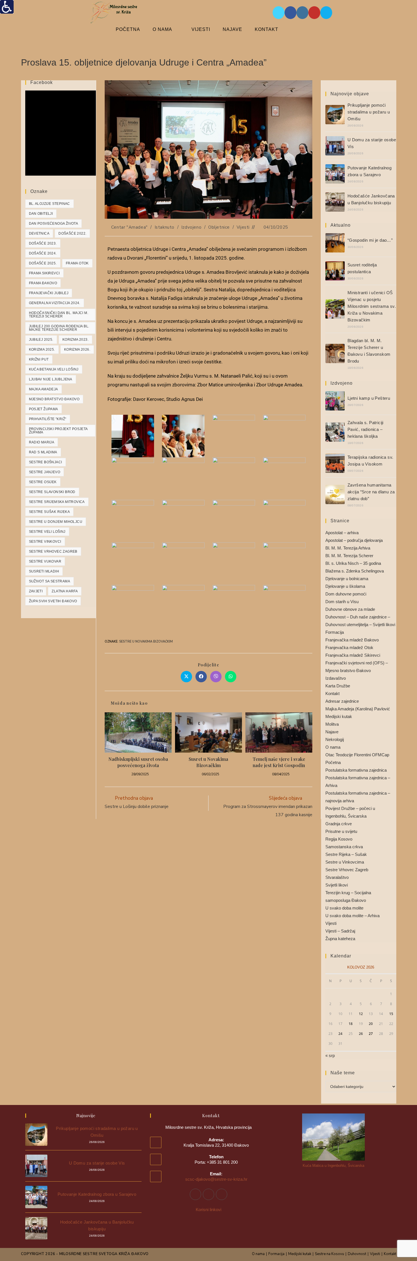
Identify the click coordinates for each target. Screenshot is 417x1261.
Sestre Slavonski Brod (52, 492)
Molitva (332, 724)
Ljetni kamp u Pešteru (369, 398)
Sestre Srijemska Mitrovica (57, 502)
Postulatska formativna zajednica (356, 770)
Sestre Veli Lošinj (47, 532)
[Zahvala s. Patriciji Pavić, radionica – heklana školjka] (335, 432)
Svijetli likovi (336, 885)
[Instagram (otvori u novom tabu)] (302, 12)
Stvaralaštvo (337, 877)
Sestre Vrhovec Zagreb (53, 551)
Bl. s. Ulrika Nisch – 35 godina (353, 563)
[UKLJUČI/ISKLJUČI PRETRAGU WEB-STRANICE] (299, 29)
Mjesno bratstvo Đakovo (54, 399)
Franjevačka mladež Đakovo (352, 639)
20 (371, 1023)
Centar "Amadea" (129, 227)
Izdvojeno (191, 227)
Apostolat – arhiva (342, 532)
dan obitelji (41, 214)
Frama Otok (77, 263)
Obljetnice (219, 227)
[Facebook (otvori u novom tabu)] (290, 12)
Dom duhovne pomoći (345, 593)
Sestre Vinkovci (45, 542)
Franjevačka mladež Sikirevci (352, 655)
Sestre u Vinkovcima (344, 862)
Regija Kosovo (338, 839)
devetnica (39, 233)
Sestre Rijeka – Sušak (346, 854)
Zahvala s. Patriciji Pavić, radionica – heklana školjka (366, 429)
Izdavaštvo (335, 678)
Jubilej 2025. (41, 340)
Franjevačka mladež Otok (349, 647)
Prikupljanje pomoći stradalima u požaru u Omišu (369, 112)
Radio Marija (41, 442)
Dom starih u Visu (342, 601)
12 (361, 1013)
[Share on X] (186, 676)
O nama (332, 747)
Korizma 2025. (42, 349)
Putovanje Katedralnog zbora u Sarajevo (97, 1194)
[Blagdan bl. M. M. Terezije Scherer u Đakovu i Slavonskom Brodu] (335, 353)
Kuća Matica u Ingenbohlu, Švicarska (333, 1165)
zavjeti (36, 591)
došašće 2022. (72, 233)
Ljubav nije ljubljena (50, 379)
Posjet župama (43, 409)
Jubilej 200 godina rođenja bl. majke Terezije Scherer (59, 328)
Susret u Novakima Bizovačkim (208, 762)
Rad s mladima (43, 452)
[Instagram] (208, 1194)
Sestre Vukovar (45, 561)
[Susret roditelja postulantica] (335, 271)
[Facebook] (195, 1194)
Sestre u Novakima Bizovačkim (146, 641)
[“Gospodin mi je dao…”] (335, 242)
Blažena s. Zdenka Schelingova (354, 571)
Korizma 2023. (75, 340)
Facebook (41, 82)
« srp (330, 1055)
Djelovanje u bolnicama (346, 578)
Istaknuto (164, 227)
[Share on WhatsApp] (230, 676)
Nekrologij (334, 739)
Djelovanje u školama (345, 586)
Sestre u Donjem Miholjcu (56, 522)
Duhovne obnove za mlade (350, 609)
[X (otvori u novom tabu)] (279, 12)
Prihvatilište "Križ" (47, 419)
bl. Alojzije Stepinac (49, 204)
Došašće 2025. (43, 263)
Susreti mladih (44, 571)
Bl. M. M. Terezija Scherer (349, 555)
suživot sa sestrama (49, 581)
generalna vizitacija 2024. (54, 303)
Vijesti (243, 227)
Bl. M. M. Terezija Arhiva (347, 548)
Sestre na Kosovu (329, 1253)
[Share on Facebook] (201, 676)
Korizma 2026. (77, 349)
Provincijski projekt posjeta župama (58, 430)
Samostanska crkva (344, 846)
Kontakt (332, 693)
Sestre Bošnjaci (45, 462)
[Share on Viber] (216, 676)
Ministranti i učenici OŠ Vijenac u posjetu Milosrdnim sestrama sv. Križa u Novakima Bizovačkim (372, 306)
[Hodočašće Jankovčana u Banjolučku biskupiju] (335, 202)
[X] (221, 1194)
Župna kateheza (340, 938)
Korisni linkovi (208, 1209)
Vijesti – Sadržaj (340, 931)
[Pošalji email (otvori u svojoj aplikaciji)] (326, 12)
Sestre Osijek (43, 482)
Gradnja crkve (338, 823)
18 (351, 1023)
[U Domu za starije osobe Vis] (335, 145)
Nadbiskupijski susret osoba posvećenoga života (138, 762)
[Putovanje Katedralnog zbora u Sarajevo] (335, 174)
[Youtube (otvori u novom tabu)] (314, 12)
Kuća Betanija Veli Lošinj (54, 369)
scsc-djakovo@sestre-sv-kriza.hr (216, 1179)
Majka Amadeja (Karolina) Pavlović (357, 708)
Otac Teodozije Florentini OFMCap (357, 754)
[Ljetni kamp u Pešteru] (335, 400)
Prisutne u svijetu (341, 831)
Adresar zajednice (342, 701)
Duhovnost (357, 1253)
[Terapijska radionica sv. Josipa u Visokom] (335, 463)
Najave (331, 731)
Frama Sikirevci (44, 273)
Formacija (334, 632)
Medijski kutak (338, 716)
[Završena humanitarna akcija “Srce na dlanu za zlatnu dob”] (335, 494)
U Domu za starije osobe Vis (97, 1163)
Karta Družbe (337, 685)
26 (361, 1033)
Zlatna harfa (65, 591)
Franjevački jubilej (49, 293)
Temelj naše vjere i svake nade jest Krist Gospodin (279, 762)
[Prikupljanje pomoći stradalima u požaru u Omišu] (335, 114)
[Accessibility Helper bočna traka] (7, 7)
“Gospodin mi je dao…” (370, 240)
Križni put (39, 359)
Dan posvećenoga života (53, 224)
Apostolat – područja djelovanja (354, 540)
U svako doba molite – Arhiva (352, 915)
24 (340, 1033)
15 (391, 1013)
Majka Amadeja (43, 389)
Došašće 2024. (43, 253)
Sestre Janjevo (44, 472)
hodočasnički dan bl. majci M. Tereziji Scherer (59, 314)
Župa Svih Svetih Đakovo (53, 601)
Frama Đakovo (43, 283)
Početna (333, 762)
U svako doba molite (344, 908)
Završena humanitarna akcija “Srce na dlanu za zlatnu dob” (371, 492)
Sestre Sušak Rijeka (49, 512)
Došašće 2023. (43, 243)
